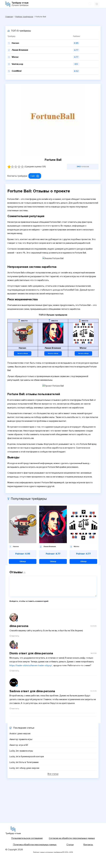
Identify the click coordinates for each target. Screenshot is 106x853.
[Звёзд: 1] (9, 166)
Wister (15, 57)
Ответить (14, 636)
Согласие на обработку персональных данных (72, 838)
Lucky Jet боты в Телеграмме (24, 762)
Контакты (88, 844)
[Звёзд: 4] (19, 166)
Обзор (23, 561)
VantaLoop (17, 64)
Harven (15, 43)
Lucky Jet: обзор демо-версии (24, 768)
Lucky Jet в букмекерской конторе (27, 756)
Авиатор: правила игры (21, 739)
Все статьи (53, 774)
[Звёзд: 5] (22, 166)
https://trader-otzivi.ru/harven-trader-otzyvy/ (31, 665)
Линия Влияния (20, 50)
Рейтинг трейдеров (24, 16)
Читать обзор (22, 353)
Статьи (70, 844)
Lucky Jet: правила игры (21, 750)
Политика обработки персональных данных (34, 844)
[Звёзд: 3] (15, 166)
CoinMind (16, 71)
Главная (9, 16)
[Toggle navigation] (96, 4)
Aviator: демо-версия (20, 733)
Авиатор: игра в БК (19, 745)
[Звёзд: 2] (12, 166)
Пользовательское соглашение (27, 838)
